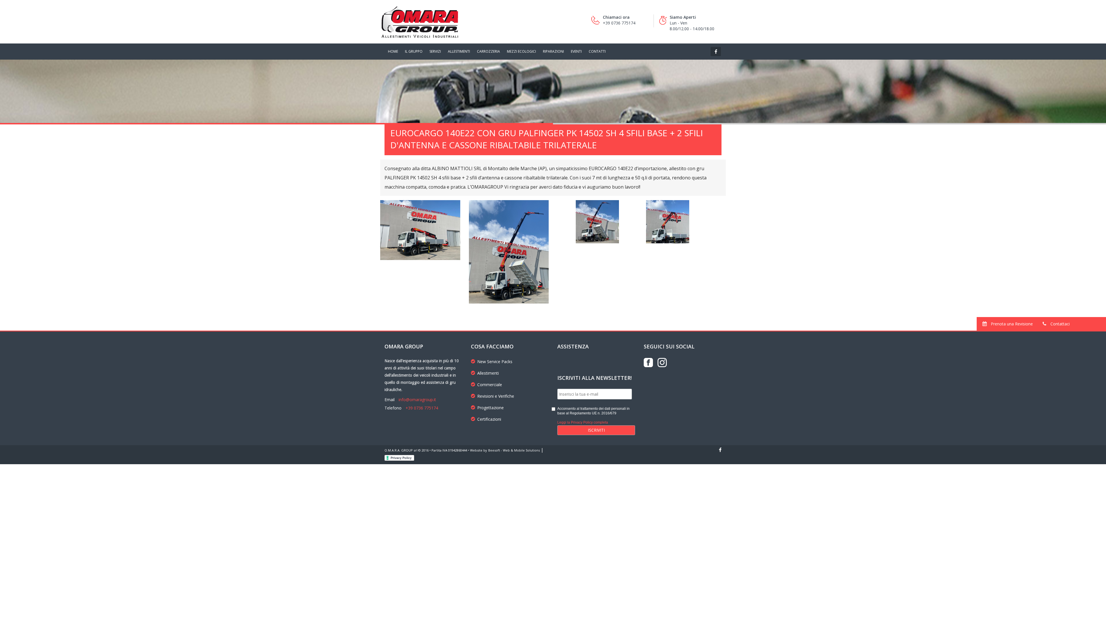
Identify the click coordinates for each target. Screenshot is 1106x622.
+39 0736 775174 (422, 408)
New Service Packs (494, 361)
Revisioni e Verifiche (495, 396)
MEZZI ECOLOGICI (521, 51)
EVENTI (576, 51)
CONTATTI (597, 51)
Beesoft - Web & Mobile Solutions (514, 450)
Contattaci (1059, 324)
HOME (393, 51)
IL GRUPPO (414, 51)
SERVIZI (435, 51)
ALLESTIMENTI (459, 51)
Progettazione (490, 407)
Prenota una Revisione (1011, 324)
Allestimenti (488, 373)
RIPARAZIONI (553, 51)
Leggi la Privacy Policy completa (582, 422)
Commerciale (489, 384)
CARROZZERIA (488, 51)
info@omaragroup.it (417, 399)
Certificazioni (489, 419)
